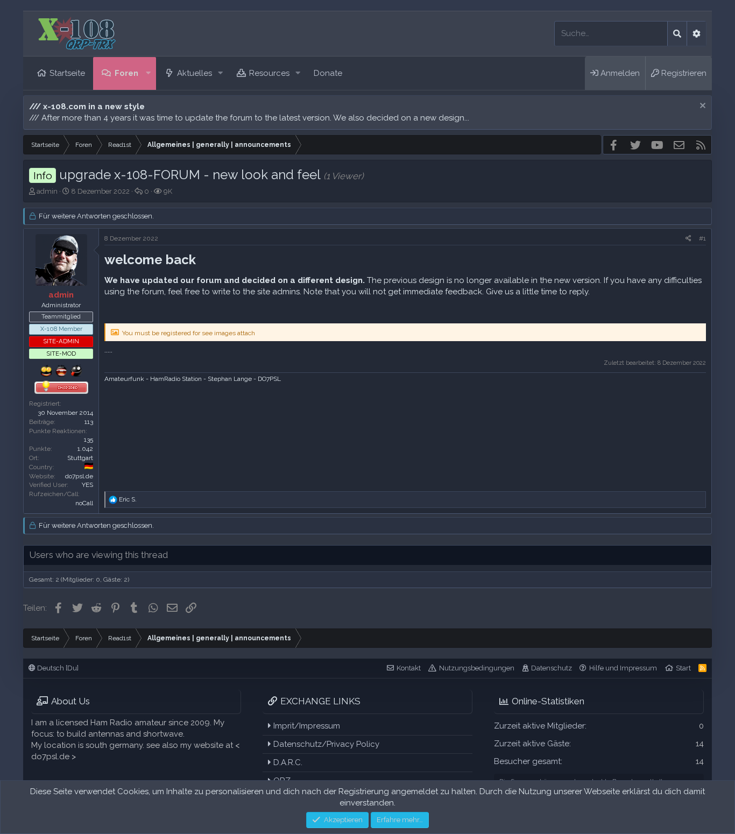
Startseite (67, 73)
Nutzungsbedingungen (476, 668)
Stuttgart (80, 458)
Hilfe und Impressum (623, 668)
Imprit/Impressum (305, 726)
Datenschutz (551, 668)
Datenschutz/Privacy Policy (325, 744)
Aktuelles (194, 73)
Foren (126, 73)
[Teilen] (688, 238)
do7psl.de (79, 476)
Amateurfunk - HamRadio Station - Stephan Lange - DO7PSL (192, 379)
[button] (148, 73)
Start (683, 668)
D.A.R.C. (286, 762)
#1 (702, 238)
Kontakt (409, 668)
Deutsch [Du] (57, 668)
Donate (328, 73)
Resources (269, 73)
